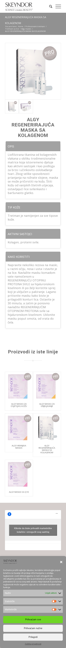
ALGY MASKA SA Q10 (19, 491)
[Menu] (56, 6)
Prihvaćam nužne (33, 628)
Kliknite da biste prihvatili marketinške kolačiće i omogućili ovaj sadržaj (33, 530)
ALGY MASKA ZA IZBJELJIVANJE (47, 405)
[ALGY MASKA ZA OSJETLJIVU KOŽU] (19, 386)
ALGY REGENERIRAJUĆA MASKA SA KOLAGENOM (47, 449)
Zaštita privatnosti (33, 644)
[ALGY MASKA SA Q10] (19, 474)
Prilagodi (33, 637)
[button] (61, 562)
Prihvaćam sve (33, 619)
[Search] (49, 6)
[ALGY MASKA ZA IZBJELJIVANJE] (47, 386)
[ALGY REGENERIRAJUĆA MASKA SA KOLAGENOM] (47, 427)
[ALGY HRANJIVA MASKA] (19, 427)
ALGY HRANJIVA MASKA (19, 446)
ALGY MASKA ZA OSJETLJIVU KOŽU (19, 405)
